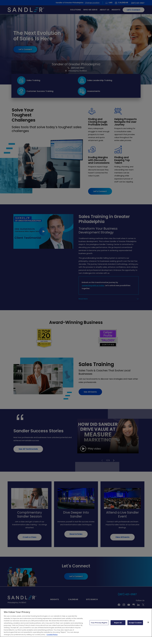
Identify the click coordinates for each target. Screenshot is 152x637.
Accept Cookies (135, 622)
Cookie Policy (52, 634)
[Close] (148, 622)
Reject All (118, 622)
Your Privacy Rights (99, 622)
